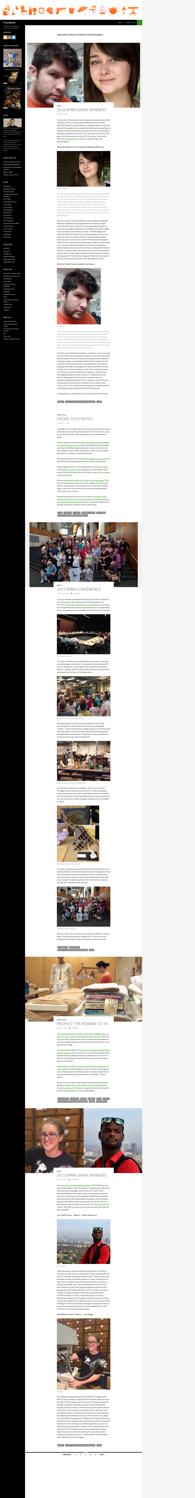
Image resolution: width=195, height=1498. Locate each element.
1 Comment (76, 593)
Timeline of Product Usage (11, 339)
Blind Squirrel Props (9, 189)
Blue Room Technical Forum (11, 276)
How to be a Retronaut (10, 202)
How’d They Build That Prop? (11, 162)
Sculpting (101, 512)
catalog (68, 512)
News (59, 106)
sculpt (106, 1098)
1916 (60, 512)
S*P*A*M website (89, 136)
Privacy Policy (130, 22)
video (92, 1101)
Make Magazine (8, 210)
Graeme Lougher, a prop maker (94, 459)
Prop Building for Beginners (11, 164)
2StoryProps (7, 186)
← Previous (66, 1455)
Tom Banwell (7, 231)
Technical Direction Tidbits (11, 223)
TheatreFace (7, 307)
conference (63, 947)
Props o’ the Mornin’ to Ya (82, 1023)
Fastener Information (9, 321)
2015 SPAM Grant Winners (81, 1175)
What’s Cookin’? (8, 172)
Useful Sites (61, 415)
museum (91, 1098)
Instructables (7, 281)
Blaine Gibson (63, 1098)
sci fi (99, 1098)
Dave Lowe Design (8, 191)
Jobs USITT (6, 251)
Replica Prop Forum (9, 294)
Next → (103, 1455)
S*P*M (5, 297)
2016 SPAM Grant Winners (81, 109)
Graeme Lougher (88, 512)
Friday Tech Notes (75, 418)
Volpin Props (101, 1101)
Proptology (6, 291)
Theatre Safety (7, 229)
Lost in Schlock (7, 207)
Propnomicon (7, 215)
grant (61, 401)
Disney (83, 1098)
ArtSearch (6, 248)
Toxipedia (6, 310)
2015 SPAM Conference (79, 589)
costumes (74, 1098)
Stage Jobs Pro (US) (9, 262)
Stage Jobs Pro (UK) (9, 259)
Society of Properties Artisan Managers (80, 401)
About (120, 22)
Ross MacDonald (8, 221)
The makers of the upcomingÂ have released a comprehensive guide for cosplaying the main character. (83, 499)
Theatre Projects (8, 226)
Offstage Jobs (7, 254)
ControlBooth (7, 279)
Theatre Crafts (7, 304)
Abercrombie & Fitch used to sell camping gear (86, 480)
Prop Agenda (9, 22)
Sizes (5, 333)
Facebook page (71, 139)
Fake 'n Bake (7, 199)
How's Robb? (7, 204)
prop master (74, 947)
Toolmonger (7, 234)
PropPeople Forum (9, 289)
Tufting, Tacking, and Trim (11, 175)
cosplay (77, 512)
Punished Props (8, 218)
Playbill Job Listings (9, 256)
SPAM (99, 401)
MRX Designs (7, 212)
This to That (6, 336)
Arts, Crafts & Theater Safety (12, 273)
